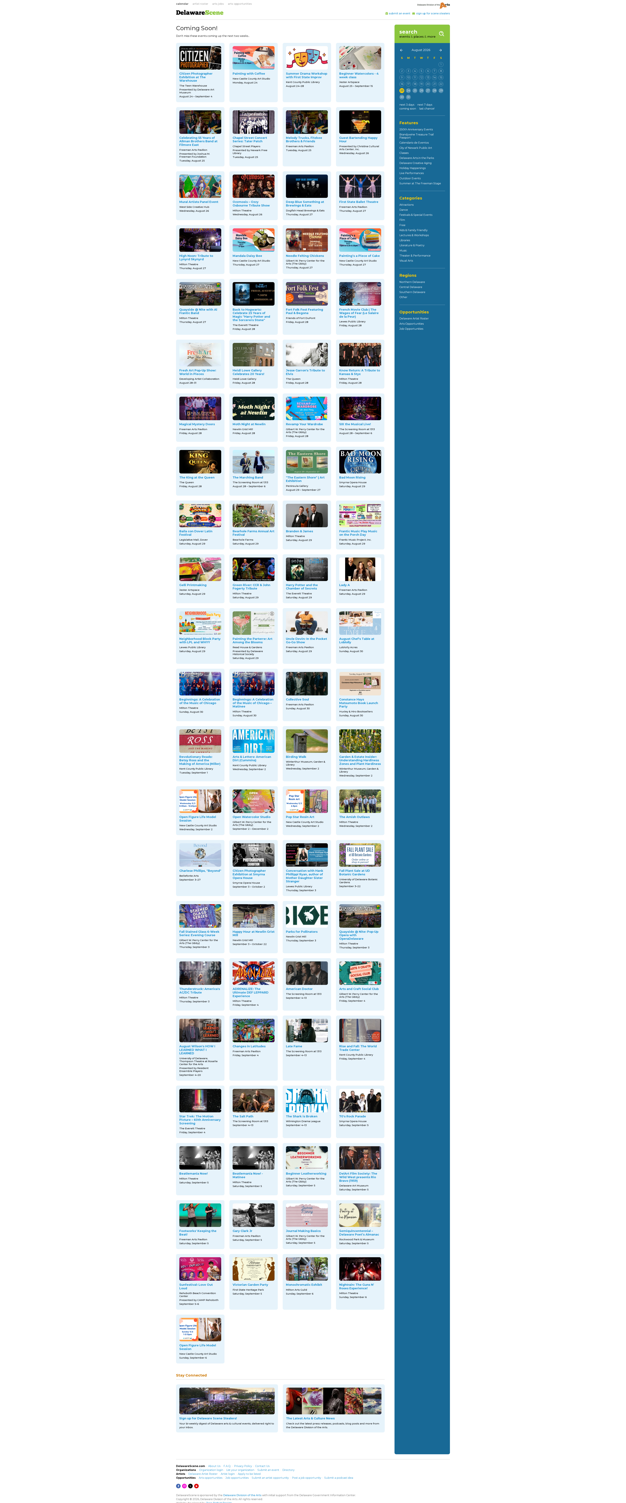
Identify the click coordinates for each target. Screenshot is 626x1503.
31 (408, 97)
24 (408, 90)
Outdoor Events (410, 178)
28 (434, 90)
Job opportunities (237, 1477)
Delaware (200, 13)
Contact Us (262, 1466)
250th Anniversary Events (416, 129)
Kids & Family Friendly (413, 230)
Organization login (211, 1470)
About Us (214, 1466)
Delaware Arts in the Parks (416, 158)
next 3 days (406, 104)
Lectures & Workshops (414, 235)
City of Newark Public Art (415, 147)
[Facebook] (178, 1486)
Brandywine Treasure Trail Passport (416, 136)
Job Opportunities (411, 328)
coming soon (407, 108)
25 (415, 90)
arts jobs (218, 3)
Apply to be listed (249, 1473)
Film (402, 219)
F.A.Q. (227, 1466)
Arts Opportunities (411, 323)
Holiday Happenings (412, 168)
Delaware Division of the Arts (242, 1495)
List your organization (240, 1470)
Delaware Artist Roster (414, 318)
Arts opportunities (210, 1477)
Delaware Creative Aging (415, 163)
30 (402, 97)
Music (403, 250)
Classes (404, 153)
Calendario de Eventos (414, 142)
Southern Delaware (412, 292)
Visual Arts (406, 260)
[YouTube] (196, 1486)
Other (403, 297)
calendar (182, 3)
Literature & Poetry (412, 245)
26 (421, 90)
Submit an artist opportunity (270, 1477)
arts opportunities (240, 3)
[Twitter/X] (190, 1486)
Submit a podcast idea (338, 1477)
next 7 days (424, 104)
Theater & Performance (415, 255)
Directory (288, 1470)
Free (402, 225)
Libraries (404, 240)
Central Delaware (410, 287)
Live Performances (411, 173)
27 (428, 90)
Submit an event (268, 1470)
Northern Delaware (412, 282)
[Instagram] (184, 1486)
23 (401, 90)
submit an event (399, 13)
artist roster (200, 3)
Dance (403, 209)
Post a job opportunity (306, 1477)
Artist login (228, 1473)
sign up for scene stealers (433, 13)
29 (441, 90)
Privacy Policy (243, 1466)
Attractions (406, 204)
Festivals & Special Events (415, 214)
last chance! (426, 108)
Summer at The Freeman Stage (420, 183)
